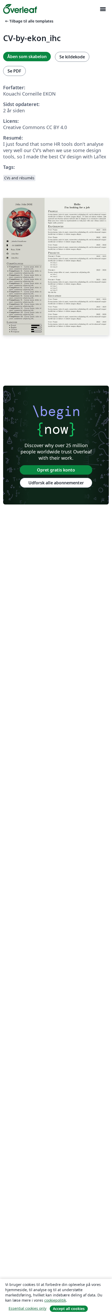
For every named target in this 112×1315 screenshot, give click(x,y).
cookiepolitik (55, 1300)
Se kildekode (72, 57)
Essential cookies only (27, 1308)
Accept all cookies (69, 1308)
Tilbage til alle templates (28, 21)
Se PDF (14, 71)
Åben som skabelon (27, 56)
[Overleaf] (20, 9)
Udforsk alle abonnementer (56, 483)
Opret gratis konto (56, 470)
